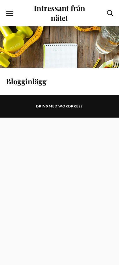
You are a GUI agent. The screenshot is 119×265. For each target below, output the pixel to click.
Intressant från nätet (59, 13)
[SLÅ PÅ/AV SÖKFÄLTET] (109, 13)
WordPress (70, 106)
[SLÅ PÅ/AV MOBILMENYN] (9, 13)
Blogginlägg (26, 81)
